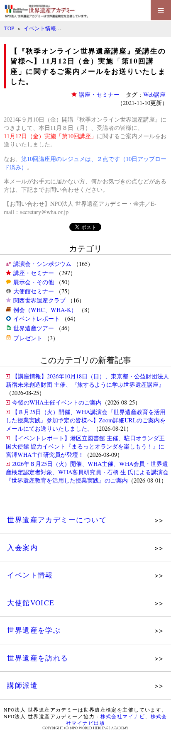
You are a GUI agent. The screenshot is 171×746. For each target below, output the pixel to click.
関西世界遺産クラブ (39, 300)
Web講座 (154, 94)
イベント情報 (40, 28)
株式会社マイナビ (122, 716)
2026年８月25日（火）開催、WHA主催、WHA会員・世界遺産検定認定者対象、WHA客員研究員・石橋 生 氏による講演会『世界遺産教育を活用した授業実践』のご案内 (87, 472)
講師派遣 (22, 685)
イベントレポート (36, 318)
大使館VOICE (31, 602)
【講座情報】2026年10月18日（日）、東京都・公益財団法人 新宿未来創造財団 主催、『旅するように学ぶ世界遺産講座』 (87, 380)
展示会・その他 (33, 282)
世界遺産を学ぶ (34, 630)
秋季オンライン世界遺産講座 (117, 119)
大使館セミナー (33, 291)
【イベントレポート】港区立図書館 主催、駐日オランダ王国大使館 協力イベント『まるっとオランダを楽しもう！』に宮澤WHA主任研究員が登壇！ (85, 446)
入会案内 (22, 547)
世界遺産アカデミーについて (57, 519)
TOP (9, 28)
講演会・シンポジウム (42, 264)
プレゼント (27, 338)
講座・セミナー (33, 273)
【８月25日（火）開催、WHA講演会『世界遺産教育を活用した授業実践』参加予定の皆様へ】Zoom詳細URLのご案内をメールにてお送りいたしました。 (86, 420)
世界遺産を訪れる (37, 658)
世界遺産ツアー (33, 328)
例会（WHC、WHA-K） (45, 310)
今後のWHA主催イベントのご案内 (57, 402)
